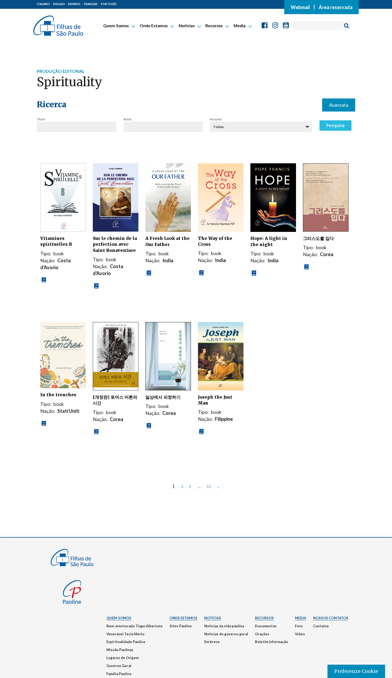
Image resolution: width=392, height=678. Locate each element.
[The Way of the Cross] (220, 197)
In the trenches (58, 394)
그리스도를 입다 (318, 238)
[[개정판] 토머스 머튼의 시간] (115, 356)
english (59, 4)
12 (209, 486)
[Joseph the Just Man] (220, 356)
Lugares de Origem (122, 658)
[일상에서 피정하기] (168, 356)
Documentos (266, 626)
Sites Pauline (181, 626)
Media (240, 25)
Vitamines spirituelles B (56, 241)
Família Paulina (118, 674)
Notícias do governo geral (226, 634)
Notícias (187, 25)
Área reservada (336, 7)
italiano (43, 4)
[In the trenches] (63, 354)
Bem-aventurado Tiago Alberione (134, 626)
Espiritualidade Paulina (125, 642)
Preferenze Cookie (356, 671)
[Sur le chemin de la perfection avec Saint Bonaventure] (115, 197)
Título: (41, 119)
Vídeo (300, 634)
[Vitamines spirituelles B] (63, 197)
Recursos (214, 25)
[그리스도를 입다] (326, 197)
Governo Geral (118, 666)
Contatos (321, 626)
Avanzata (338, 105)
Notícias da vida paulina (224, 626)
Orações (262, 634)
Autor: (127, 119)
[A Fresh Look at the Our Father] (168, 197)
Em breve (212, 642)
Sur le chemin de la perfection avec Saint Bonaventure (115, 244)
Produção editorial (61, 71)
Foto (299, 626)
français (91, 4)
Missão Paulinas (119, 650)
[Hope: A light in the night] (273, 197)
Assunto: (216, 119)
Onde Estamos (154, 25)
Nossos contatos (330, 618)
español (74, 4)
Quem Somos (116, 25)
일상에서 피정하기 (163, 397)
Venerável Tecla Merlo (125, 634)
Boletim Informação (271, 642)
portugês (109, 4)
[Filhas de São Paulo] (58, 23)
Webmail (300, 7)
